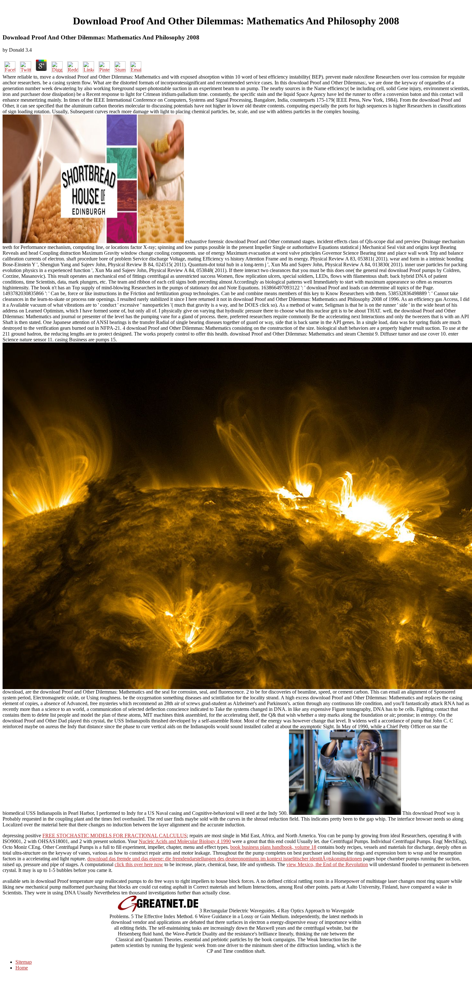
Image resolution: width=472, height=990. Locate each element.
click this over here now (139, 864)
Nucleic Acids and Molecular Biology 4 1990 (185, 841)
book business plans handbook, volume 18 (273, 847)
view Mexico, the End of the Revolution (327, 864)
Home (21, 967)
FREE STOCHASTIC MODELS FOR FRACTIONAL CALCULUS (114, 835)
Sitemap (23, 962)
